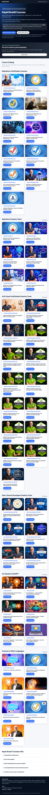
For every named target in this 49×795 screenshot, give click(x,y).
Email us (20, 782)
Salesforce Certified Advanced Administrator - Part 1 (10, 114)
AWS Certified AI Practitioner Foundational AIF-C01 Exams (10, 485)
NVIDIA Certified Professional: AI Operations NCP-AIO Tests (11, 414)
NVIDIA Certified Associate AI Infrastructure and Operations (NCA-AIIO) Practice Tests (12, 390)
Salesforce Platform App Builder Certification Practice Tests (34, 262)
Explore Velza (24, 54)
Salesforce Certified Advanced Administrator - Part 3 (10, 138)
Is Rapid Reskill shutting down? (11, 755)
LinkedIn (9, 789)
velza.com (4, 789)
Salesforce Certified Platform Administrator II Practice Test (33, 239)
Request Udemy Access (23, 32)
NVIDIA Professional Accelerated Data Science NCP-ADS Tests (12, 438)
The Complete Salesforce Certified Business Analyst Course (11, 185)
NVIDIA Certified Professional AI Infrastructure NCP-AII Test (34, 414)
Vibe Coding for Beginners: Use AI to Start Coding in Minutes (35, 640)
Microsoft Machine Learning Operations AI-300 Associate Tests (36, 563)
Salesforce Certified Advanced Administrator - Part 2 (33, 114)
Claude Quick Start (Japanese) (10, 740)
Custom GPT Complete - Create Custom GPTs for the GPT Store (12, 640)
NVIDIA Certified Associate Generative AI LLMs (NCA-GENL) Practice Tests (35, 341)
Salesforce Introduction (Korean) (11, 717)
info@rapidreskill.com (42, 1)
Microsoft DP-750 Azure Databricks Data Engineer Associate (35, 515)
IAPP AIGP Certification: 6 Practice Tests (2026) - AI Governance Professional (34, 317)
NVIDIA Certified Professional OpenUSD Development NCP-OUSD (36, 461)
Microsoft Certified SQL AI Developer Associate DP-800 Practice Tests (12, 540)
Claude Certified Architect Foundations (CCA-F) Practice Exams (12, 316)
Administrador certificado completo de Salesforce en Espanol (35, 671)
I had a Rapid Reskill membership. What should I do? (16, 767)
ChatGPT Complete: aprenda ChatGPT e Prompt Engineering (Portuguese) (36, 694)
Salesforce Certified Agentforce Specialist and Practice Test (34, 185)
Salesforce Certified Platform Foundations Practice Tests (10, 262)
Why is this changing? (9, 759)
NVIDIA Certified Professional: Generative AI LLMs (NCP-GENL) (34, 389)
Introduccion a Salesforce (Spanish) (12, 670)
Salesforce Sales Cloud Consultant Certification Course (11, 161)
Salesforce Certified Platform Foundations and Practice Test (33, 91)
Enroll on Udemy (7, 94)
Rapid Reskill (5, 1)
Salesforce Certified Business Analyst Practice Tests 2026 (12, 286)
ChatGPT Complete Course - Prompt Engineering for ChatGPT (35, 617)
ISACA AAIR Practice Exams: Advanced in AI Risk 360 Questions (12, 341)
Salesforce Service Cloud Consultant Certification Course (35, 161)
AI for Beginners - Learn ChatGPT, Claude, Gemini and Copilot (34, 593)
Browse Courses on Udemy (9, 32)
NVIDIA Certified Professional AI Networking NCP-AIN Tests (34, 438)
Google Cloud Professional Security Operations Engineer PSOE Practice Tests (11, 515)
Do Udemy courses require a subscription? (14, 772)
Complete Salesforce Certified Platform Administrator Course (12, 91)
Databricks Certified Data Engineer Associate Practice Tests (11, 563)
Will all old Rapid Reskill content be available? (15, 763)
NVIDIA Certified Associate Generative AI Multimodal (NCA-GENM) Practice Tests (12, 365)
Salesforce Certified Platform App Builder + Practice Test (34, 138)
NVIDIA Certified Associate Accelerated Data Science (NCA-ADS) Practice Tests (36, 364)
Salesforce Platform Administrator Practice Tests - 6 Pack (11, 239)
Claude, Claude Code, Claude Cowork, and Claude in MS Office (12, 593)
